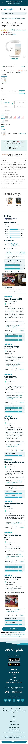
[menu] (23, 66)
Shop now (17, 3)
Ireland (18, 708)
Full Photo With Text (18, 206)
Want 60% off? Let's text (14, 682)
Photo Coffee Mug (15, 18)
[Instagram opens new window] (10, 699)
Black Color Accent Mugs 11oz (15, 636)
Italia (22, 708)
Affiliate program (14, 680)
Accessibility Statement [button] (14, 730)
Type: (2, 99)
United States (15, 710)
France (13, 708)
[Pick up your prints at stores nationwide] (7, 691)
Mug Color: (5, 114)
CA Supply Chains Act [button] (14, 727)
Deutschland (6, 708)
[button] (2, 9)
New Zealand (14, 712)
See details (17, 156)
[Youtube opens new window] (19, 699)
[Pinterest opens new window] (15, 699)
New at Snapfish (14, 672)
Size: (2, 89)
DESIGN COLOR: (5, 125)
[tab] (16, 64)
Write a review (21, 30)
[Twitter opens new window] (23, 699)
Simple (23, 18)
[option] (4, 80)
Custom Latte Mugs (13, 632)
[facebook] (6, 699)
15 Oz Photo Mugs (9, 634)
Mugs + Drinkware (5, 18)
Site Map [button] (14, 716)
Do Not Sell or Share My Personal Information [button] (14, 732)
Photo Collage (10, 206)
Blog (14, 675)
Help (14, 677)
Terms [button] (13, 719)
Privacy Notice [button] (13, 721)
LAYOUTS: (4, 75)
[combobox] (14, 13)
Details (14, 34)
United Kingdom (6, 710)
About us (14, 669)
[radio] (2, 128)
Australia (22, 710)
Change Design (22, 133)
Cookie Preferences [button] (14, 724)
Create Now (14, 742)
